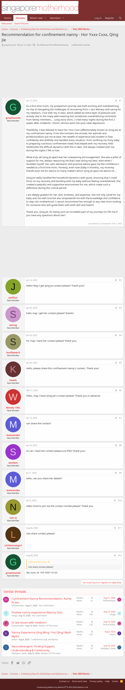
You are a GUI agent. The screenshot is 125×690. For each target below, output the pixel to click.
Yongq (14, 615)
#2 (120, 280)
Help (107, 681)
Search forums (21, 23)
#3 (120, 307)
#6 (120, 390)
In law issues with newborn (29, 622)
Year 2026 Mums (46, 605)
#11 (120, 528)
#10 (120, 500)
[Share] (116, 101)
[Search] (120, 18)
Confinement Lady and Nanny (44, 639)
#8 (120, 445)
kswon (14, 639)
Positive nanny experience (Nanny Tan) (37, 612)
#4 (120, 335)
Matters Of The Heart (48, 625)
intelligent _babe (19, 653)
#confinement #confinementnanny (52, 45)
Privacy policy (96, 681)
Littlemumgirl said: (37, 561)
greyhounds (10, 44)
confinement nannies (80, 45)
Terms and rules (79, 681)
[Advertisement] (62, 73)
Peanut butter (18, 625)
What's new (36, 18)
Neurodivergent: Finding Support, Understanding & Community (33, 648)
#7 (120, 417)
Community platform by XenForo (62, 687)
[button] (45, 18)
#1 (120, 100)
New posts (7, 23)
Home (7, 18)
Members (55, 18)
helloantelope (18, 605)
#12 (120, 555)
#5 (120, 362)
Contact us (64, 681)
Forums (20, 18)
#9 (120, 472)
